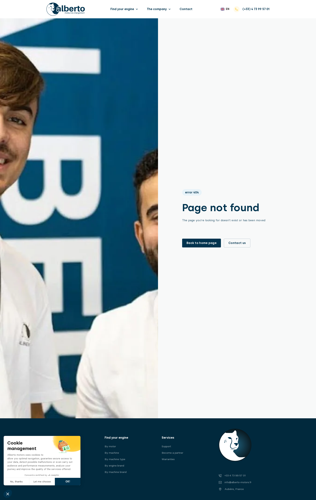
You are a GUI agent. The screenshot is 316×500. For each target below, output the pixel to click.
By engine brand (114, 465)
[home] (65, 9)
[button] (124, 9)
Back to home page (202, 243)
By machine (112, 452)
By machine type (115, 459)
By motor (110, 446)
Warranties (168, 459)
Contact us (237, 243)
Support (166, 446)
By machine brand (116, 472)
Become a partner (172, 452)
